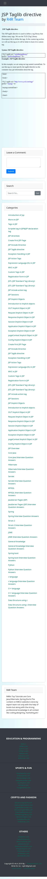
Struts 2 (11, 520)
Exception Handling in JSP (19, 254)
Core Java (12, 453)
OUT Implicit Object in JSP (19, 308)
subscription (16, 868)
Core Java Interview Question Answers (20, 458)
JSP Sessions (13, 294)
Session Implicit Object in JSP (20, 322)
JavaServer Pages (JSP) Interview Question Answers (22, 505)
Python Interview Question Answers (19, 570)
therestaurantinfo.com (23, 846)
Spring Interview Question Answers (23, 516)
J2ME (10, 532)
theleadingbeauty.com (23, 814)
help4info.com (23, 837)
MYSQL (11, 488)
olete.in (23, 744)
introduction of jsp (16, 215)
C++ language (14, 588)
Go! (37, 193)
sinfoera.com (24, 751)
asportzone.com (23, 783)
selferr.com (23, 746)
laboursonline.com (23, 841)
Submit (11, 171)
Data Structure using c (18, 600)
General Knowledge (16, 541)
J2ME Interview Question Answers (22, 537)
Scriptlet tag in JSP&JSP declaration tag (23, 230)
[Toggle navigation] (5, 3)
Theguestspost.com (34, 863)
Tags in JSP (12, 224)
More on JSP (13, 219)
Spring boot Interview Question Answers (21, 559)
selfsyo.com (23, 753)
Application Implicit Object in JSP (22, 326)
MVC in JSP (12, 267)
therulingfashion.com (23, 812)
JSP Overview (13, 448)
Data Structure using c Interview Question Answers (22, 606)
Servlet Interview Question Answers (19, 482)
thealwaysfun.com (23, 773)
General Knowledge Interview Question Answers (21, 547)
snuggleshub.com (23, 787)
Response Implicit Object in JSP (21, 317)
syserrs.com (23, 749)
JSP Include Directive (17, 245)
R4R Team (15, 19)
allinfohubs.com (23, 856)
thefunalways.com (23, 778)
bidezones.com (23, 822)
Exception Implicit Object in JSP (21, 331)
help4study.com (23, 839)
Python (11, 565)
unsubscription (29, 868)
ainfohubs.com (23, 853)
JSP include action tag (17, 290)
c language (13, 577)
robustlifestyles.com (23, 817)
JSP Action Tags (14, 258)
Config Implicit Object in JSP (20, 340)
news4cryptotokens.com (23, 805)
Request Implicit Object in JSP (20, 312)
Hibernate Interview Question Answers (21, 470)
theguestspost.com (23, 849)
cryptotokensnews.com (23, 807)
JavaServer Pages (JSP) (17, 500)
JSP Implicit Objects (16, 299)
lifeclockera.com (23, 851)
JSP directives (14, 236)
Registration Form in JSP (18, 276)
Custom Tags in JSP (16, 272)
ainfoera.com (23, 785)
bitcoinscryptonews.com (23, 810)
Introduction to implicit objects (21, 303)
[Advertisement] (23, 121)
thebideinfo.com (23, 819)
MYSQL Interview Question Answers (19, 494)
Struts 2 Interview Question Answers (20, 526)
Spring (11, 511)
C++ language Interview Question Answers (22, 594)
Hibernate (12, 464)
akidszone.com (23, 844)
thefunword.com (23, 776)
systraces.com (23, 756)
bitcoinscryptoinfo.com (23, 803)
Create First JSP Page (17, 240)
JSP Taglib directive (16, 249)
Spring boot (13, 553)
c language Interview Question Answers (21, 582)
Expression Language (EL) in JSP (21, 263)
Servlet (11, 476)
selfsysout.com (23, 758)
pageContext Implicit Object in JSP (22, 335)
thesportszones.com (23, 780)
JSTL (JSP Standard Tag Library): (21, 281)
